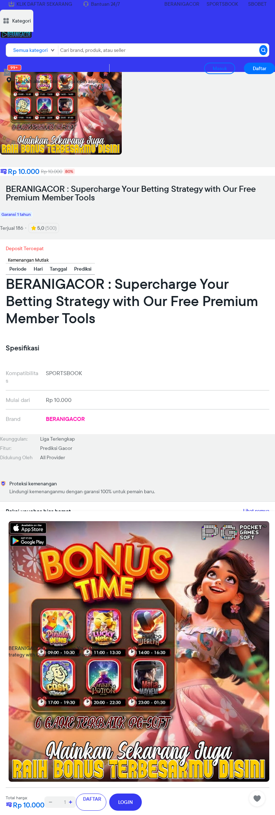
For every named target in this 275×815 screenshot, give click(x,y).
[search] (263, 50)
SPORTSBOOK (222, 4)
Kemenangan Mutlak (28, 260)
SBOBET (257, 4)
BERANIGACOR (181, 4)
